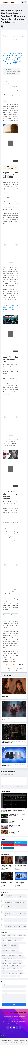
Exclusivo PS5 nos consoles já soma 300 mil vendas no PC (13, 695)
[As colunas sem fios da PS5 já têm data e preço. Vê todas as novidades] (14, 755)
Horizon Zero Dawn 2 (12, 955)
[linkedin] (7, 848)
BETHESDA (19, 935)
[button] (2, 2)
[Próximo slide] (16, 245)
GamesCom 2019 (14, 948)
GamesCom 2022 (15, 950)
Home (2, 1035)
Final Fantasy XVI (5, 945)
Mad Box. (21, 955)
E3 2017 (9, 940)
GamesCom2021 (5, 953)
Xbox (3, 973)
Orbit (18, 958)
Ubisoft (17, 970)
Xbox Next (8, 973)
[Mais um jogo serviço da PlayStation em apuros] (4, 827)
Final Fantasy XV (21, 942)
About (11, 1042)
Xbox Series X (12, 975)
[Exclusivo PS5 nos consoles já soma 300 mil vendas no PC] (14, 686)
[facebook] (7, 842)
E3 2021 (8, 942)
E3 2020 (3, 942)
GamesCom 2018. (5, 948)
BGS (24, 935)
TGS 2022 (4, 970)
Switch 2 (8, 968)
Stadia (20, 963)
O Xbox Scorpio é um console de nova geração (17, 815)
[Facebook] (7, 1027)
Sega (15, 960)
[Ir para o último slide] (5, 245)
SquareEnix (15, 963)
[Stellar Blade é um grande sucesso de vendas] (4, 832)
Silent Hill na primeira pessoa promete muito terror (13, 718)
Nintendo (10, 958)
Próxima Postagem (21, 787)
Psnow (10, 960)
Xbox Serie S (21, 973)
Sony (10, 963)
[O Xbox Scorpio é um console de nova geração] (4, 816)
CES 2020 (11, 937)
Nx (14, 958)
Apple (14, 935)
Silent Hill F (4, 963)
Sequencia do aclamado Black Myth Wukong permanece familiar (13, 741)
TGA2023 (20, 968)
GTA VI (20, 953)
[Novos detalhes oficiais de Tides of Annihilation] (4, 821)
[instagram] (17, 1027)
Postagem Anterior (6, 787)
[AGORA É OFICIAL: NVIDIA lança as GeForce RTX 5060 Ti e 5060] (14, 800)
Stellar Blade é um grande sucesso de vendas (17, 831)
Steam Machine (20, 965)
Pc (21, 958)
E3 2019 (19, 940)
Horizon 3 (4, 955)
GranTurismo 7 (14, 953)
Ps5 (8, 7)
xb (21, 970)
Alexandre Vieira (23, 1040)
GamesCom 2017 (15, 945)
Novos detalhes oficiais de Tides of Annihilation (17, 820)
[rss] (20, 1027)
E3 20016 (4, 940)
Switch (3, 968)
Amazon (4, 935)
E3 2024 (14, 942)
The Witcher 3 (11, 970)
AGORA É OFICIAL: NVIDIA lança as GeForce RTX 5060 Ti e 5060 (13, 811)
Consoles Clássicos (19, 937)
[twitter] (11, 1027)
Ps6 (6, 960)
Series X (19, 960)
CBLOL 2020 (4, 937)
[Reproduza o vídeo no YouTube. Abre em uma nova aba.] (15, 161)
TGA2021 (14, 968)
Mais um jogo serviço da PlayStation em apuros (15, 826)
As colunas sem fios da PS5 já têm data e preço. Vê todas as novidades (14, 764)
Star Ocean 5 (5, 965)
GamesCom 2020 (5, 950)
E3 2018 (14, 940)
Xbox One (14, 973)
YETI (18, 975)
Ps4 (24, 958)
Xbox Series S (5, 975)
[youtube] (7, 845)
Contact (15, 1042)
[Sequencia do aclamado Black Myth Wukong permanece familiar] (14, 732)
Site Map (21, 1042)
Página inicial (3, 7)
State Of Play (12, 965)
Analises (9, 935)
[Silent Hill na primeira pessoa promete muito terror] (14, 709)
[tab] (8, 262)
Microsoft (4, 958)
